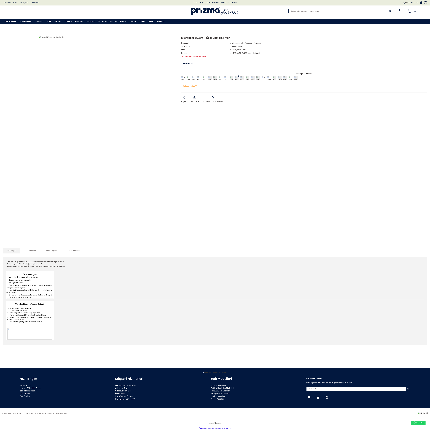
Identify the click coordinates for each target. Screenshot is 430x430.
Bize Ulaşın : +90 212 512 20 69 (29, 2)
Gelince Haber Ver (190, 86)
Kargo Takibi (25, 393)
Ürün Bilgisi (11, 251)
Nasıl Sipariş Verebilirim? (125, 399)
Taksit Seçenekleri (53, 251)
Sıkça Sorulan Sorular (124, 396)
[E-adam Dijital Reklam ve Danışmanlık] (215, 423)
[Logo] (215, 11)
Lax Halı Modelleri (218, 396)
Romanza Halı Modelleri (220, 391)
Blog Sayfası (25, 396)
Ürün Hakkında (74, 251)
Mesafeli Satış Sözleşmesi (125, 385)
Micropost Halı (237, 43)
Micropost (248, 43)
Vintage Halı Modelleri (220, 385)
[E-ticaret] (214, 428)
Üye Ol (407, 2)
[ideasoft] (203, 428)
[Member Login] (403, 2)
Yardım (15, 2)
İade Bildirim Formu (27, 391)
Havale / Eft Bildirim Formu (30, 388)
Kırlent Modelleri (217, 399)
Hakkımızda (7, 2)
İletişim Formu (25, 385)
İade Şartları (120, 393)
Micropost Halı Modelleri (220, 393)
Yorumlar (32, 251)
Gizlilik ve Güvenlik (122, 391)
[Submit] (408, 389)
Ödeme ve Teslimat (122, 388)
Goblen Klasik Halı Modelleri (222, 388)
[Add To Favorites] (205, 86)
